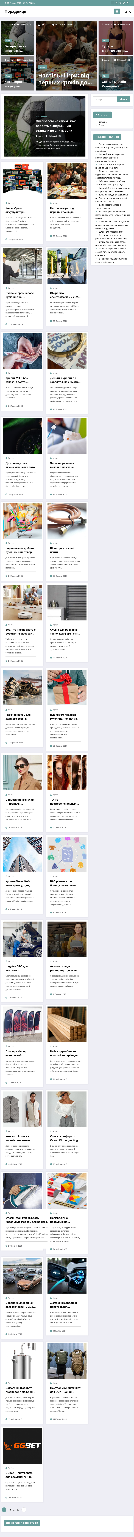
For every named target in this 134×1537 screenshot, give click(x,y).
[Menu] (117, 11)
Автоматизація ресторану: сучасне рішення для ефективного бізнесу (64, 968)
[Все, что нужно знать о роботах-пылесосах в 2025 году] (22, 602)
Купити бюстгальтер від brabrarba (114, 48)
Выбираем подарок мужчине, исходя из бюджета (63, 717)
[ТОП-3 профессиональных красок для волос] (67, 772)
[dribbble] (120, 2)
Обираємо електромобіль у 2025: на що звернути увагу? (65, 295)
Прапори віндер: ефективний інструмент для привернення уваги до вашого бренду (20, 1053)
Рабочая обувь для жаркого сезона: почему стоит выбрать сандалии (20, 717)
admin (9, 24)
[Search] (125, 12)
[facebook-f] (113, 2)
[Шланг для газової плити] (67, 520)
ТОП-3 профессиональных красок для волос (63, 802)
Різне (8, 40)
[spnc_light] (130, 11)
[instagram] (123, 2)
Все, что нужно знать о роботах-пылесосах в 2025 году (20, 632)
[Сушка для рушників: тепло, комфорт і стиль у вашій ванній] (67, 602)
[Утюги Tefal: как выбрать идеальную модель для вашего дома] (22, 1190)
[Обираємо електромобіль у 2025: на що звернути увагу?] (67, 265)
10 (18, 1509)
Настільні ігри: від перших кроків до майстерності (62, 210)
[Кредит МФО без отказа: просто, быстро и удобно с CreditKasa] (22, 350)
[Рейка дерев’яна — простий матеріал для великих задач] (67, 1024)
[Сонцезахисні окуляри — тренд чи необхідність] (22, 772)
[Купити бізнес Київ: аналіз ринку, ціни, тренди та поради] (22, 854)
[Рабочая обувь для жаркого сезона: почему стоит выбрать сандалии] (22, 687)
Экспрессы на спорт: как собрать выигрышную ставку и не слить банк (15, 48)
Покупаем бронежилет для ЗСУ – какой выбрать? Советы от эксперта (65, 1390)
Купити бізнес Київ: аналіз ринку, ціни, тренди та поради (18, 883)
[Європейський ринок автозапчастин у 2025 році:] (22, 1275)
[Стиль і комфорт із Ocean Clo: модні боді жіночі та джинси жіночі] (67, 1109)
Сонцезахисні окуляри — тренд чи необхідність (20, 802)
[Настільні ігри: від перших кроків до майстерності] (67, 180)
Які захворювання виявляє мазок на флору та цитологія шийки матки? (63, 465)
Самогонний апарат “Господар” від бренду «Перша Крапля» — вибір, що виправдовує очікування (20, 1390)
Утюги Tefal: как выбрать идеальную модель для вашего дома (26, 1220)
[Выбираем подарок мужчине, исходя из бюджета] (67, 687)
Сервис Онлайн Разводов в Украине (114, 84)
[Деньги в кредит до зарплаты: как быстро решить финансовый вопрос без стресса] (67, 350)
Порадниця (15, 11)
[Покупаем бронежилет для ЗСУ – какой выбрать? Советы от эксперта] (67, 1360)
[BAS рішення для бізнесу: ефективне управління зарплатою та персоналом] (67, 854)
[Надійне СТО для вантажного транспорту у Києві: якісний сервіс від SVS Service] (22, 939)
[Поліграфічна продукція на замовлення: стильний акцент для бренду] (67, 1190)
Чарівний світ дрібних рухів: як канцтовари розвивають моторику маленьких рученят (20, 550)
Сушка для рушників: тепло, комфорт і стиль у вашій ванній (65, 632)
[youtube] (127, 2)
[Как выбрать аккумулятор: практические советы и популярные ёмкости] (22, 180)
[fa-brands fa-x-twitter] (116, 2)
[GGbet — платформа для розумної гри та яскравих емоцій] (22, 1445)
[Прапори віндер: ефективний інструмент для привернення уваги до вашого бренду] (22, 1024)
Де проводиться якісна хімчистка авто (20, 465)
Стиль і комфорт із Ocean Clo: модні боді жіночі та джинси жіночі (64, 1138)
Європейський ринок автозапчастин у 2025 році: (20, 1305)
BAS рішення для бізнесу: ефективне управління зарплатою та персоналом (65, 883)
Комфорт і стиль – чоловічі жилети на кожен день (17, 1138)
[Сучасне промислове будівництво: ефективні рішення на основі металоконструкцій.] (22, 265)
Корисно (103, 122)
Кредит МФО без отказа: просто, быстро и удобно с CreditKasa (17, 380)
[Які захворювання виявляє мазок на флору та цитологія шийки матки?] (67, 435)
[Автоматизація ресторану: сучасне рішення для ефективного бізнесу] (67, 939)
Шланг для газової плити (62, 550)
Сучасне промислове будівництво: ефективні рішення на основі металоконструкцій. (19, 295)
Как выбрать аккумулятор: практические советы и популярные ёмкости (15, 84)
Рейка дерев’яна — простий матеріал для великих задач (64, 1053)
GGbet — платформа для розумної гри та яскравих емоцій (19, 1475)
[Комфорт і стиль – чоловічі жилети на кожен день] (22, 1109)
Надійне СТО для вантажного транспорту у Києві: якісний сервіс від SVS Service (20, 968)
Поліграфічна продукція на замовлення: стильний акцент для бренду (65, 1220)
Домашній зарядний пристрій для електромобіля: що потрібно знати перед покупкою (64, 1305)
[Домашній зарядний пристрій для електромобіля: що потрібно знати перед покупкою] (67, 1275)
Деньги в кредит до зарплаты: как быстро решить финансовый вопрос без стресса (65, 380)
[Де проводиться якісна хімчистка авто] (22, 435)
